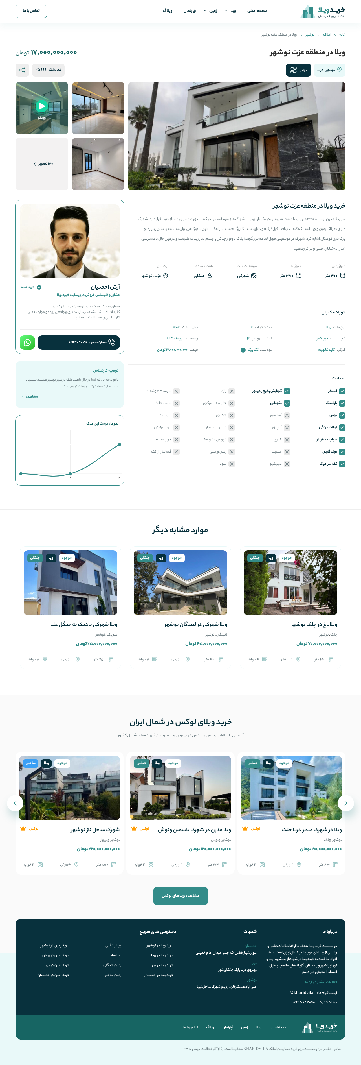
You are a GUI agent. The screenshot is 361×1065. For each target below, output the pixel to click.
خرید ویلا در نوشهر (160, 946)
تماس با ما (31, 11)
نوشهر (309, 35)
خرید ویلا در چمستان (158, 975)
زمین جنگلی (112, 965)
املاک (327, 35)
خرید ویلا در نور (162, 965)
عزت (320, 70)
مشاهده (31, 397)
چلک (333, 635)
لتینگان (221, 635)
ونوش (215, 840)
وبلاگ (167, 11)
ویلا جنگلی (113, 946)
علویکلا (112, 635)
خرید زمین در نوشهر (55, 946)
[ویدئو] (42, 108)
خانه (342, 35)
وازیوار (104, 840)
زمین (213, 11)
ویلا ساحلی (113, 956)
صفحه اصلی (257, 11)
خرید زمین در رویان (55, 956)
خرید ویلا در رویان (161, 956)
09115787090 (78, 342)
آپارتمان (190, 11)
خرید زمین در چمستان (53, 975)
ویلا (233, 11)
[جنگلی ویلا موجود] (290, 589)
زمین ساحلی (112, 975)
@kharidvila (302, 992)
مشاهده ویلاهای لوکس (180, 896)
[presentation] (346, 803)
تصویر (46, 164)
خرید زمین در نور (57, 965)
